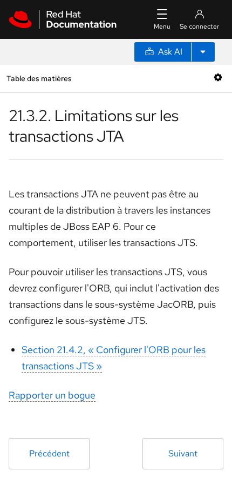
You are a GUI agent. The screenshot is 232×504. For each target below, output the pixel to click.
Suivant (182, 453)
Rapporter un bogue (52, 395)
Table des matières (39, 78)
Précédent (49, 453)
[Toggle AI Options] (203, 52)
